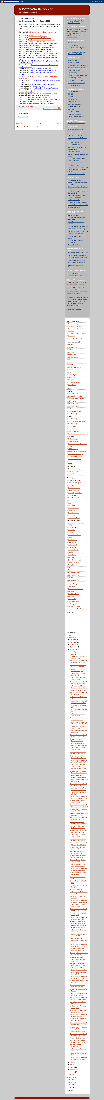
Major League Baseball (75, 431)
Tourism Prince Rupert (74, 245)
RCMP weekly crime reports (76, 163)
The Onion (71, 596)
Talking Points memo (74, 367)
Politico (70, 349)
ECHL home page (73, 406)
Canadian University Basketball (77, 444)
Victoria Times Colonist (75, 104)
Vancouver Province (74, 101)
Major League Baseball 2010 (76, 260)
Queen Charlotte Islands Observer (78, 65)
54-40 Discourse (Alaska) (75, 129)
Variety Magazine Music (75, 493)
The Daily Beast (73, 357)
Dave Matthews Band (74, 560)
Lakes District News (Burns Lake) (78, 75)
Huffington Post (72, 347)
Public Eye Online (73, 111)
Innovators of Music (74, 518)
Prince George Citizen (74, 78)
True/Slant (71, 344)
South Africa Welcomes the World (78, 252)
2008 (70, 1077)
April (71, 1064)
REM (69, 567)
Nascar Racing (72, 474)
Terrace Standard (73, 60)
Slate (69, 359)
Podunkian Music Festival (75, 276)
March (72, 1067)
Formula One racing (74, 469)
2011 (70, 635)
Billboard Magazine (73, 490)
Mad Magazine (72, 604)
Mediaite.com (72, 354)
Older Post (59, 123)
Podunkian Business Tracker (76, 174)
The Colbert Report (73, 594)
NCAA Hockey (72, 401)
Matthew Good (72, 545)
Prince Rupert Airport (74, 207)
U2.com (70, 577)
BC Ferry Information (74, 200)
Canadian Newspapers (74, 324)
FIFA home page (73, 449)
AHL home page (73, 403)
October (72, 644)
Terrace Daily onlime (74, 62)
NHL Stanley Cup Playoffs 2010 (77, 262)
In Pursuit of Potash (74, 165)
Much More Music (73, 508)
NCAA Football (72, 426)
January (72, 1072)
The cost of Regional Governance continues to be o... (79, 940)
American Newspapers (74, 326)
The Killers (71, 557)
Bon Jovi (70, 532)
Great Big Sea (72, 547)
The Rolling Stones (73, 580)
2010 (70, 637)
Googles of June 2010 (76, 957)
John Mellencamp (73, 562)
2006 (70, 1082)
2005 (70, 1084)
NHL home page (73, 393)
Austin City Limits (73, 513)
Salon (70, 362)
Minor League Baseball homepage (78, 434)
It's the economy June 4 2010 (52, 109)
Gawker (70, 372)
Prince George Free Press (75, 80)
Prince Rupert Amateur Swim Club (78, 226)
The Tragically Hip (73, 575)
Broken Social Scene (74, 535)
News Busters (72, 385)
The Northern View (73, 43)
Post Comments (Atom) (31, 127)
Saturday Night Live (74, 606)
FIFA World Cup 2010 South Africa (78, 255)
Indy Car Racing (73, 471)
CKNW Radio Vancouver (75, 116)
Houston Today (72, 73)
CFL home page (72, 418)
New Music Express (74, 488)
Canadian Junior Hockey (75, 396)
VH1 (69, 503)
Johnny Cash (72, 537)
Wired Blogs (71, 377)
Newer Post (19, 123)
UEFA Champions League (75, 454)
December (73, 639)
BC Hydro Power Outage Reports (78, 202)
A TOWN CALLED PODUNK (36, 8)
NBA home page (73, 439)
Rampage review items (75, 142)
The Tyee (71, 109)
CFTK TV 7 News (73, 45)
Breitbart (70, 364)
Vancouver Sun (72, 99)
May (71, 1062)
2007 (70, 1080)
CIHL (69, 408)
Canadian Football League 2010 (77, 257)
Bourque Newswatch (74, 382)
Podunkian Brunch (73, 273)
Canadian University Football (76, 421)
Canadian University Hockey (76, 398)
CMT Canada (72, 510)
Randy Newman (72, 565)
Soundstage (71, 515)
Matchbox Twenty (73, 550)
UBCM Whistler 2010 (74, 145)
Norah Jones (72, 555)
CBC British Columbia (74, 91)
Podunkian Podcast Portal (75, 338)
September (73, 647)
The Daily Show (72, 591)
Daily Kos (71, 352)
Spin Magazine (72, 485)
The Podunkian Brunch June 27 (79, 690)
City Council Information (75, 135)
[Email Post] (59, 107)
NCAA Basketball (73, 441)
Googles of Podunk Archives (76, 123)
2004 (70, 1087)
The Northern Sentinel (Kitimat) (77, 68)
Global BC (71, 96)
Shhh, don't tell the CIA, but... (78, 768)
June (71, 654)
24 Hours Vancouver (74, 106)
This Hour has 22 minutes (75, 589)
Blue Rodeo (71, 530)
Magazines (71, 336)
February (73, 1069)
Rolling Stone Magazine (75, 483)
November (73, 642)
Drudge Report (72, 375)
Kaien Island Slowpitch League (77, 229)
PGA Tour (71, 464)
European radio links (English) (77, 333)
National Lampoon (73, 601)
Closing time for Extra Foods (78, 1031)
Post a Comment (23, 117)
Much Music (71, 505)
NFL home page (72, 423)
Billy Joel (71, 552)
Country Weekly (72, 495)
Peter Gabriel (72, 542)
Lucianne (70, 370)
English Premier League (75, 456)
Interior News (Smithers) (75, 70)
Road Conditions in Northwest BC (78, 205)
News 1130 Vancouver (74, 114)
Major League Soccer (74, 459)
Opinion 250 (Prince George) (76, 83)
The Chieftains (72, 540)
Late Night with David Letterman (77, 609)
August (72, 649)
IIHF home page (73, 413)
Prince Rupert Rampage (75, 411)
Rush (69, 570)
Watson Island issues (74, 151)
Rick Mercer (71, 586)
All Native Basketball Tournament (78, 231)
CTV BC (70, 94)
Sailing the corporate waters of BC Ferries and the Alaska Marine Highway (78, 169)
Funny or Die (72, 599)
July (71, 652)
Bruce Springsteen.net (74, 572)
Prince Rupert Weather (74, 180)
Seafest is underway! (76, 889)
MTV (69, 500)
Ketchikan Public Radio (75, 85)
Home (39, 123)
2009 (70, 1075)
